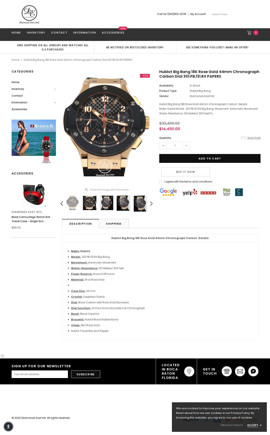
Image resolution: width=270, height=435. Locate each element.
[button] (8, 426)
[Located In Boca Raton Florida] (189, 371)
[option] (53, 47)
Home (15, 60)
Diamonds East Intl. (27, 212)
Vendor (164, 96)
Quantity (165, 138)
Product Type (168, 91)
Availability (166, 85)
